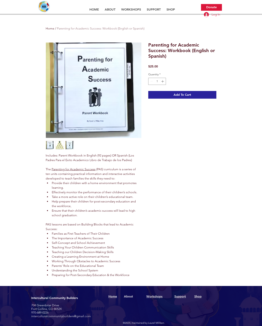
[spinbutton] (157, 81)
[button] (110, 9)
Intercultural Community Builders (54, 298)
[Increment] (163, 81)
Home (50, 28)
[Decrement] (151, 81)
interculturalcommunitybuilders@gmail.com (61, 316)
